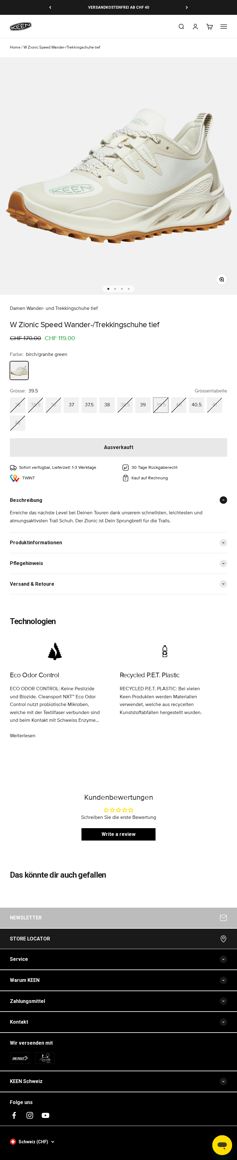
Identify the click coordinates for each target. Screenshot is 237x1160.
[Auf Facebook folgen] (14, 1115)
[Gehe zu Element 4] (129, 289)
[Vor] (187, 7)
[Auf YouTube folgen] (45, 1115)
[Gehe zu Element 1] (108, 289)
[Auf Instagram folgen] (30, 1115)
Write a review (118, 834)
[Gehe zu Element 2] (115, 289)
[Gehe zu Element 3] (122, 289)
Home (15, 47)
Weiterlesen (22, 735)
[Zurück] (50, 7)
